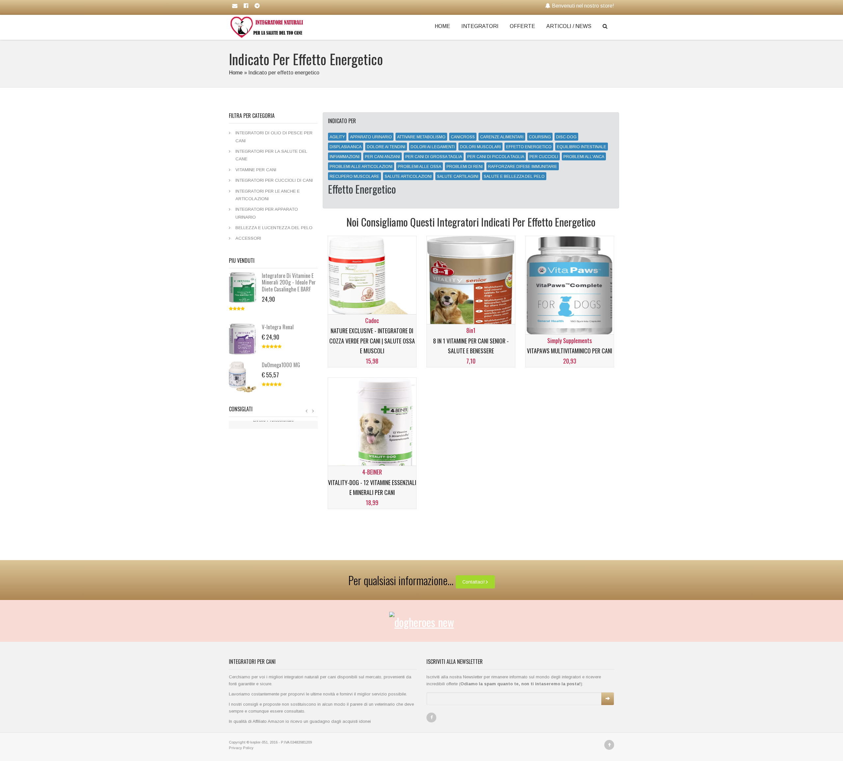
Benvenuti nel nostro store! (583, 6)
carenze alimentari (502, 137)
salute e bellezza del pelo (514, 176)
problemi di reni (465, 166)
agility (337, 137)
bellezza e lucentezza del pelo (274, 227)
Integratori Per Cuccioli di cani (274, 180)
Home (442, 26)
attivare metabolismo (421, 137)
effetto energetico (529, 147)
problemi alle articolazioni (361, 166)
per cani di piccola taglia (495, 156)
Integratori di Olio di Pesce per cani (274, 136)
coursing (540, 137)
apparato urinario (371, 137)
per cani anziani (382, 156)
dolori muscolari (480, 147)
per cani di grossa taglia (433, 156)
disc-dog (566, 137)
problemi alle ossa (419, 166)
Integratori (480, 26)
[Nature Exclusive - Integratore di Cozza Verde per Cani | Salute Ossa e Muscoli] (372, 282)
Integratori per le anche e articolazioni (267, 195)
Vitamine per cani (255, 169)
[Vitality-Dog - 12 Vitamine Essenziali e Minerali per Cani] (372, 431)
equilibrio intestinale (581, 147)
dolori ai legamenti (433, 147)
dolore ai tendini (386, 147)
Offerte (522, 26)
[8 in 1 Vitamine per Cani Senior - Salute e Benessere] (470, 289)
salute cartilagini (457, 176)
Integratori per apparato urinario (266, 213)
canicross (463, 137)
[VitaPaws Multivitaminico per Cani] (569, 289)
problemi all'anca (583, 156)
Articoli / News (568, 26)
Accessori (248, 238)
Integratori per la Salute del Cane (271, 155)
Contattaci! (473, 581)
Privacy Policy (241, 748)
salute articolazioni (408, 176)
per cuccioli (544, 156)
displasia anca (346, 147)
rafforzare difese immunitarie (522, 166)
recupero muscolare (354, 176)
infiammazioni (345, 156)
